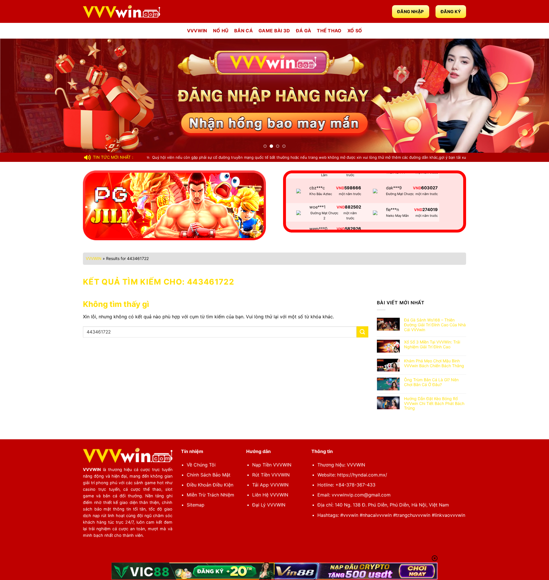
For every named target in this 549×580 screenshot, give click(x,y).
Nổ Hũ (221, 30)
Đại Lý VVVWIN (268, 505)
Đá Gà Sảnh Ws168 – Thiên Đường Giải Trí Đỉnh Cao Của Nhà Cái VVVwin (435, 325)
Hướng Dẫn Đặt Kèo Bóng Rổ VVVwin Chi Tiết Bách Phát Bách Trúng (434, 403)
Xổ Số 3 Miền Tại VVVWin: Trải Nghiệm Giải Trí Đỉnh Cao (432, 344)
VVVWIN (197, 30)
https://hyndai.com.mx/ (362, 475)
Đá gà (303, 30)
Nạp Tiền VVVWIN (271, 465)
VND (341, 189)
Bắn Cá (243, 30)
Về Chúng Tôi (201, 465)
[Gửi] (362, 331)
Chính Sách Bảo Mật (208, 475)
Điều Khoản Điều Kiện (210, 485)
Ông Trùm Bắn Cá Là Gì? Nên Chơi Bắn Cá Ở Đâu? (431, 382)
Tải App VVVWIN (270, 485)
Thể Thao (329, 30)
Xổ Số (354, 30)
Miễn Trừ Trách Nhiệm (210, 495)
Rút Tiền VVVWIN (271, 475)
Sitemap (195, 505)
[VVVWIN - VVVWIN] (121, 11)
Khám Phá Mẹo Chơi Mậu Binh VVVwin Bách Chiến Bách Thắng (434, 363)
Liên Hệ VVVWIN (270, 495)
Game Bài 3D (274, 30)
